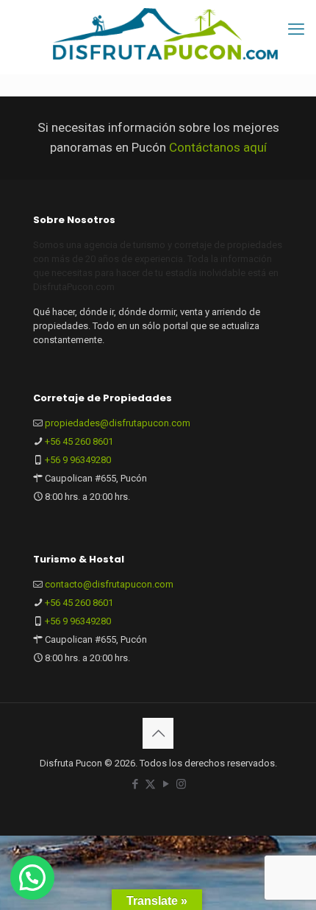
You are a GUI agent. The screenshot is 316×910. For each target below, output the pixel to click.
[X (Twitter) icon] (150, 784)
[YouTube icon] (165, 784)
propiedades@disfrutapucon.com (117, 422)
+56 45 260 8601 (79, 441)
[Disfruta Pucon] (165, 33)
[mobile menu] (296, 29)
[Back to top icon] (158, 733)
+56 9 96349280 (78, 459)
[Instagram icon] (181, 784)
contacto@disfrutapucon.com (109, 584)
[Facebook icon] (134, 784)
